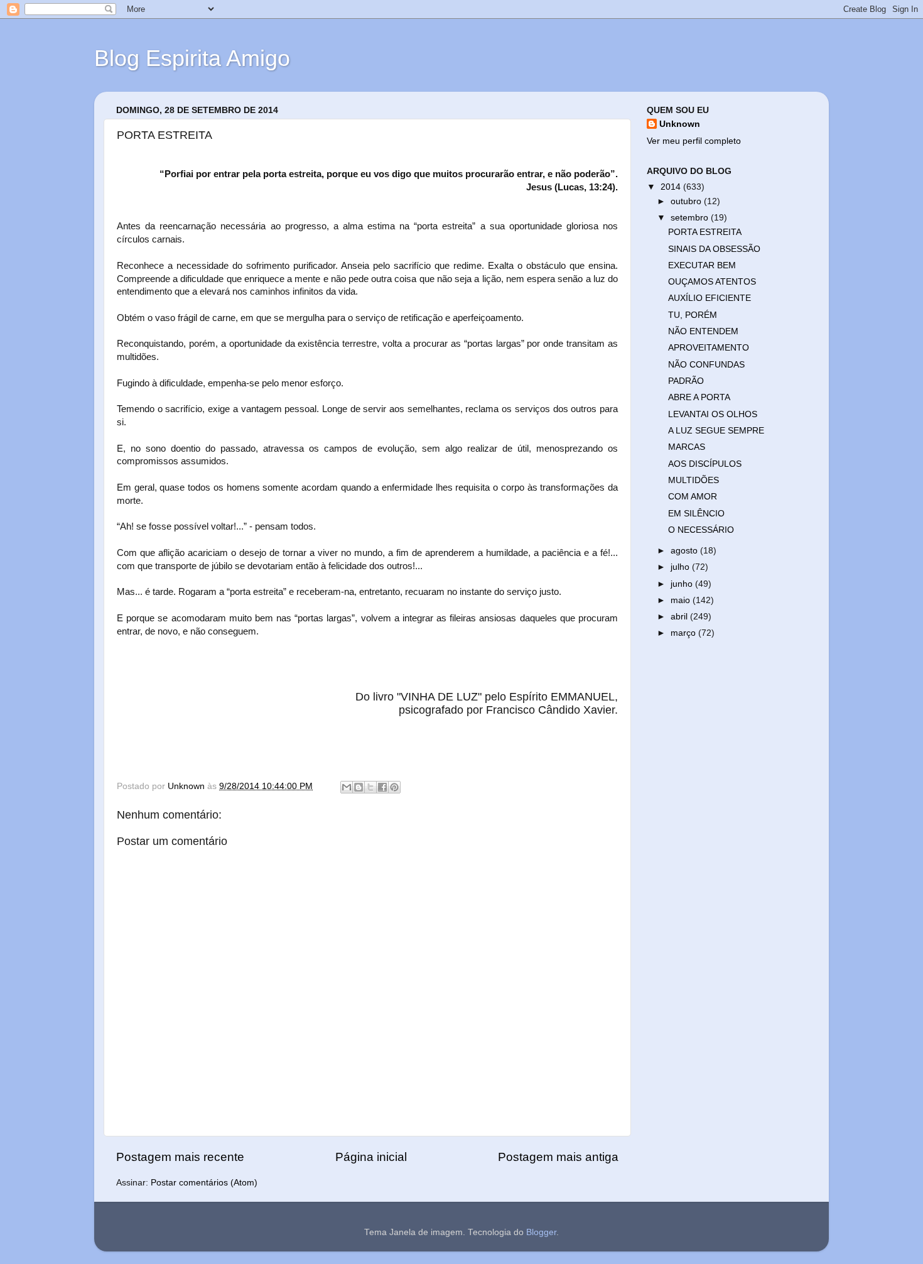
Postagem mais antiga (558, 1156)
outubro (687, 201)
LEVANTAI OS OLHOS (712, 414)
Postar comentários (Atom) (204, 1182)
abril (680, 616)
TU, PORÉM (692, 315)
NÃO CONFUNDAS (706, 364)
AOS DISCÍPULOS (705, 464)
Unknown (679, 124)
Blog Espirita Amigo (192, 58)
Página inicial (371, 1156)
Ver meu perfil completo (694, 141)
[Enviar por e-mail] (346, 787)
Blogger (541, 1232)
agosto (685, 550)
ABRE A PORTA (699, 397)
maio (682, 600)
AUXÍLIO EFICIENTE (709, 298)
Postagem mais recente (180, 1156)
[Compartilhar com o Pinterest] (394, 787)
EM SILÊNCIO (696, 513)
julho (681, 567)
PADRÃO (686, 381)
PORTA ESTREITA (705, 232)
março (684, 633)
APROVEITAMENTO (708, 347)
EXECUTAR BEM (702, 265)
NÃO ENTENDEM (703, 331)
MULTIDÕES (693, 480)
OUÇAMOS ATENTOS (712, 281)
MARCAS (686, 447)
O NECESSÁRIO (701, 530)
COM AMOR (692, 496)
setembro (691, 217)
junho (683, 584)
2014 (672, 187)
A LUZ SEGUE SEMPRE (716, 430)
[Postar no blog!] (358, 787)
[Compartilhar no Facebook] (382, 787)
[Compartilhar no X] (370, 787)
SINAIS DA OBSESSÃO (714, 249)
